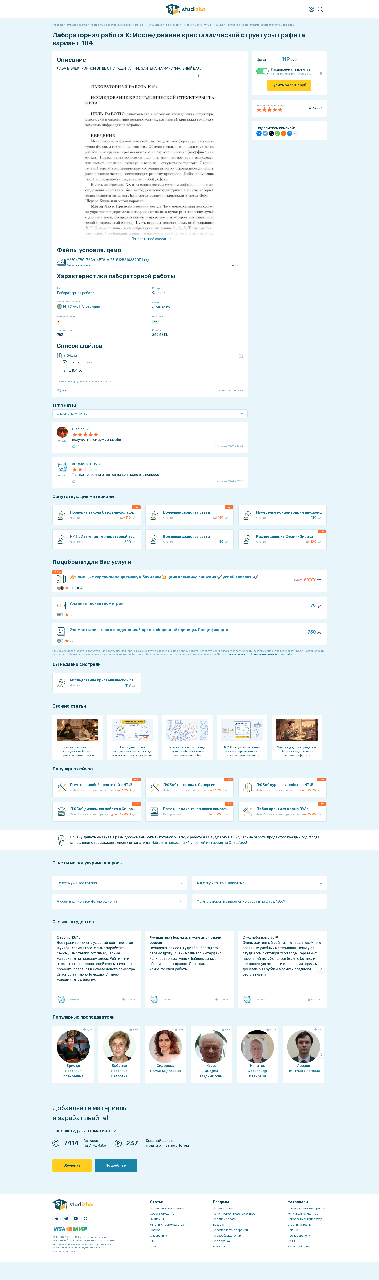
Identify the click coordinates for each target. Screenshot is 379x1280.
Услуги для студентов (303, 1213)
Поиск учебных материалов (307, 1208)
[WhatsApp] (277, 133)
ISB (64, 390)
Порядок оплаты (224, 1219)
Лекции (293, 1230)
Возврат (219, 1224)
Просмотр (237, 265)
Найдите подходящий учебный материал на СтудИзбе (199, 842)
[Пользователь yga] (61, 614)
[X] (271, 133)
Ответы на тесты (299, 1224)
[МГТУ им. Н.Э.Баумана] (59, 588)
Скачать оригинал (78, 265)
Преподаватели (299, 1235)
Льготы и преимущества (167, 1224)
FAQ (152, 1241)
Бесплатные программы (167, 1208)
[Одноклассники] (283, 133)
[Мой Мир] (289, 133)
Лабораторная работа (75, 293)
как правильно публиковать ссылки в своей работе (262, 653)
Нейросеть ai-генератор (305, 1219)
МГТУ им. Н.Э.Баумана (81, 306)
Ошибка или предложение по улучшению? (84, 381)
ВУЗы (291, 1241)
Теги (153, 1246)
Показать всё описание (151, 239)
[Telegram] (265, 133)
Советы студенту (162, 1213)
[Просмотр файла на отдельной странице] (241, 355)
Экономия (157, 1219)
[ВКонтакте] (259, 133)
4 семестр (161, 307)
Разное (155, 1230)
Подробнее (116, 1165)
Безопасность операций (230, 1230)
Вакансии (220, 1246)
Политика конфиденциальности (236, 1213)
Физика (158, 293)
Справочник (158, 1235)
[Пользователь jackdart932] (61, 641)
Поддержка (221, 1241)
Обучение (72, 1165)
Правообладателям (227, 1235)
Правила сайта (223, 1208)
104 (155, 321)
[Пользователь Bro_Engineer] (61, 588)
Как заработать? (300, 1246)
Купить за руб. (289, 85)
